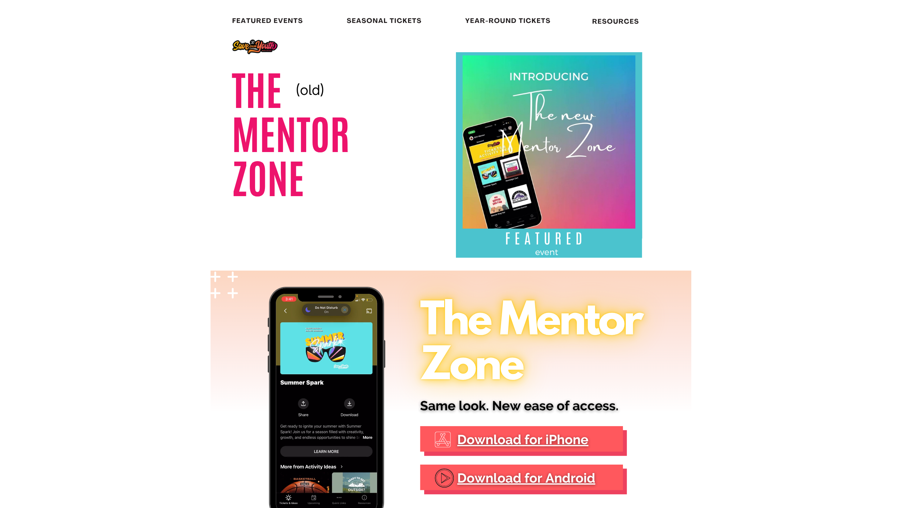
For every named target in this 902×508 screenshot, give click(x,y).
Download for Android (526, 478)
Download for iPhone (522, 439)
